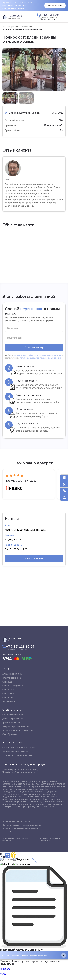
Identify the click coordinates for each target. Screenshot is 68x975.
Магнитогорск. (28, 772)
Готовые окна (9, 701)
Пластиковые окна (11, 677)
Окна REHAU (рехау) (12, 685)
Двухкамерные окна (12, 718)
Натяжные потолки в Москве (17, 755)
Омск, (35, 769)
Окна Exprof (8, 689)
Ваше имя (12, 328)
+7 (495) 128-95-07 (14, 539)
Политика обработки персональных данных (21, 825)
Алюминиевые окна (12, 673)
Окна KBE (7, 681)
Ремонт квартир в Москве (15, 751)
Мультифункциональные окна (17, 730)
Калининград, (9, 769)
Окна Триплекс (10, 734)
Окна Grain (7, 697)
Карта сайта (7, 832)
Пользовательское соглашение (16, 821)
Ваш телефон (14, 337)
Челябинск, (8, 772)
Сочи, (17, 772)
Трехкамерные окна (12, 722)
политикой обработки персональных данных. (40, 358)
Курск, (28, 769)
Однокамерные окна (12, 714)
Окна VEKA (8, 693)
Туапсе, (20, 769)
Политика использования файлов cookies (20, 828)
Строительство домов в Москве (18, 747)
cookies (44, 955)
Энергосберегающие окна (15, 726)
